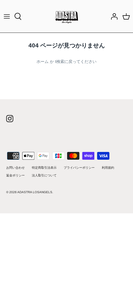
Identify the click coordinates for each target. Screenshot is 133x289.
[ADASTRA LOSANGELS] (67, 16)
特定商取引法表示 (44, 167)
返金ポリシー (15, 175)
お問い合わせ (15, 167)
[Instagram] (9, 118)
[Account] (112, 16)
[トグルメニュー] (7, 16)
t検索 (59, 61)
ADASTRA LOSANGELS (34, 192)
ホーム (42, 61)
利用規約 (108, 167)
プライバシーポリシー (79, 167)
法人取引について (44, 175)
